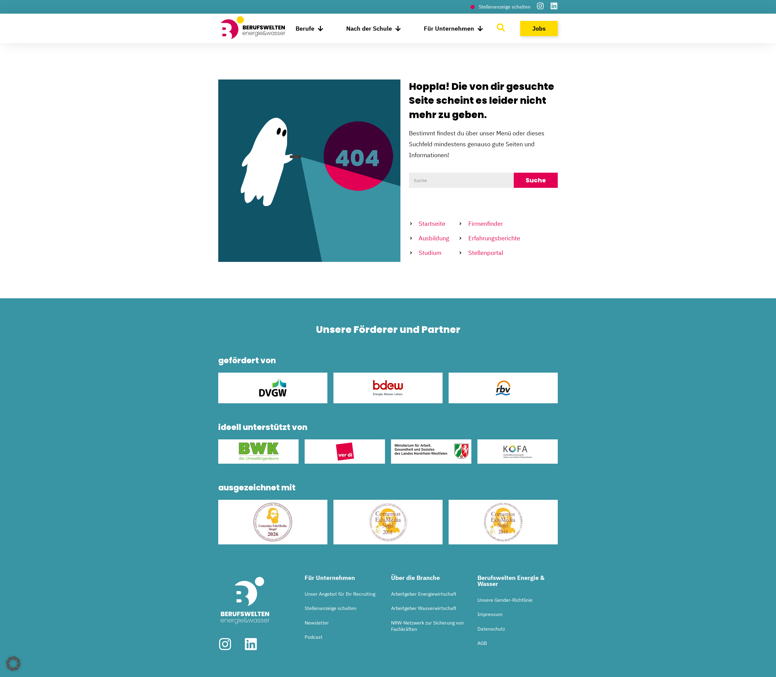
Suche (536, 180)
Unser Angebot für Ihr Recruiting (340, 594)
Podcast (314, 637)
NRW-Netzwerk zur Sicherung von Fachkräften (427, 626)
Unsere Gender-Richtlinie (505, 600)
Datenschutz (491, 629)
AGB (482, 643)
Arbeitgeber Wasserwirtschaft (424, 608)
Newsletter (317, 623)
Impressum (490, 614)
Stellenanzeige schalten (330, 608)
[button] (13, 663)
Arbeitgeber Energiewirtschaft (424, 594)
